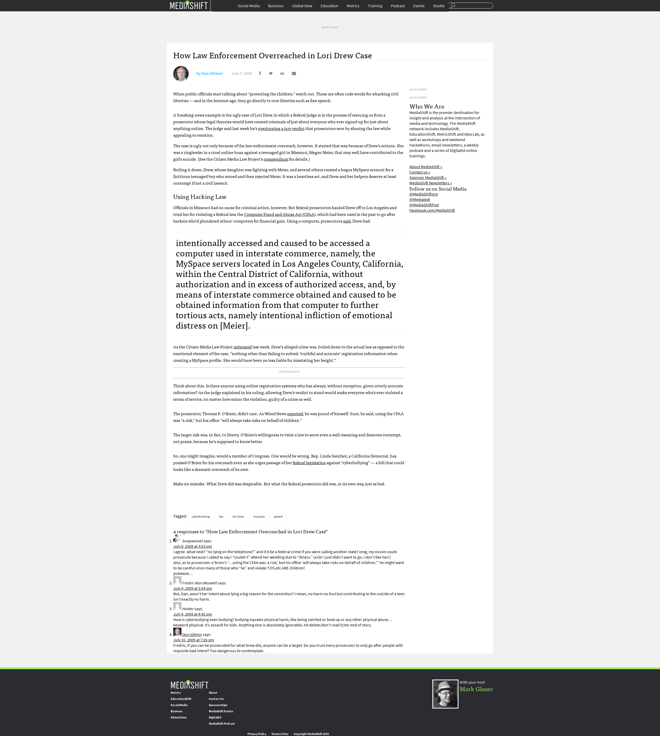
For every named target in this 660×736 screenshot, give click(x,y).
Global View (302, 6)
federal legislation (309, 462)
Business (276, 6)
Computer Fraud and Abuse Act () (280, 214)
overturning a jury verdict (281, 128)
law (221, 516)
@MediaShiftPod (424, 205)
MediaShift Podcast (222, 724)
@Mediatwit (419, 199)
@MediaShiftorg (423, 194)
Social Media (249, 6)
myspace (259, 516)
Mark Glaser (476, 688)
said (347, 220)
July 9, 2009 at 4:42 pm (192, 614)
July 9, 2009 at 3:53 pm (192, 546)
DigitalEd (215, 717)
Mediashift (189, 4)
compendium (276, 159)
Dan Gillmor (212, 73)
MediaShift (189, 684)
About (213, 693)
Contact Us (216, 699)
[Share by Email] (290, 73)
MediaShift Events (221, 711)
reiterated (243, 346)
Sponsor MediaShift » (428, 177)
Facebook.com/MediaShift (432, 210)
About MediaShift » (425, 166)
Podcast (398, 6)
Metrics (353, 6)
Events (419, 6)
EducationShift (181, 699)
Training (375, 6)
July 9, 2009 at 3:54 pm (192, 588)
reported (295, 413)
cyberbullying (201, 516)
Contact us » (419, 172)
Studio (439, 6)
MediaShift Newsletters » (430, 183)
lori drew (238, 516)
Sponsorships (218, 705)
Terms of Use (279, 734)
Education (329, 6)
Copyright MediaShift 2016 (311, 734)
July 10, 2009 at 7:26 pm (193, 640)
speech (278, 516)
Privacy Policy (257, 734)
